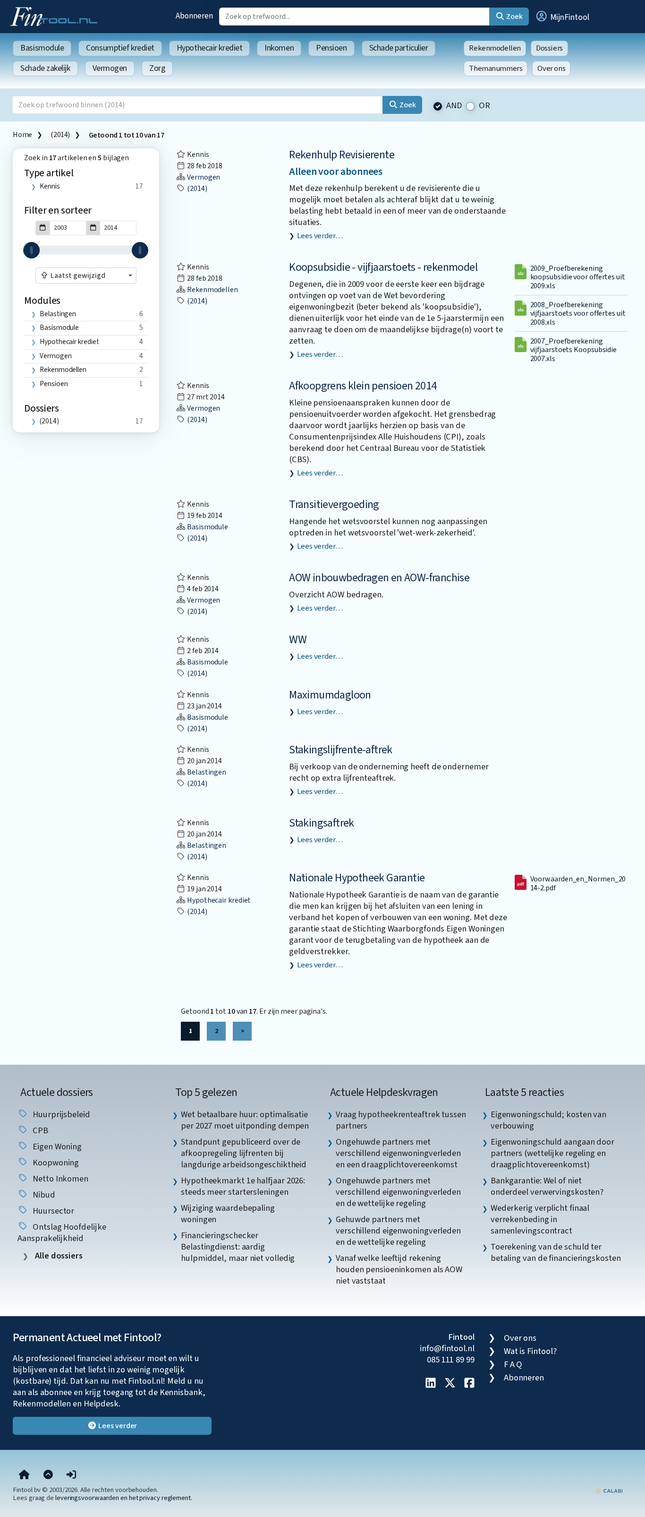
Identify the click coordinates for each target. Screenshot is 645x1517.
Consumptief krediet (120, 48)
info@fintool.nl (447, 1348)
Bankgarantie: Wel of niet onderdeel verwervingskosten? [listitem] (547, 1186)
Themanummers (495, 68)
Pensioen (331, 48)
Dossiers (549, 48)
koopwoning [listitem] (55, 1162)
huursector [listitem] (52, 1211)
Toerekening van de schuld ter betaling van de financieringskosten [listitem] (556, 1252)
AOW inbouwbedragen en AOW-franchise (379, 577)
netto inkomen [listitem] (59, 1178)
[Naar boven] (48, 1475)
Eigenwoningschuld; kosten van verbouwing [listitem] (548, 1120)
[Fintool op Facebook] (469, 1384)
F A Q (513, 1364)
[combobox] (85, 275)
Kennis (49, 186)
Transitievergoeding (334, 504)
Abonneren (194, 16)
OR (484, 105)
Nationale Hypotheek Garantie (356, 878)
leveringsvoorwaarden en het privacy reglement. (123, 1498)
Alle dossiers (58, 1256)
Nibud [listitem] (43, 1195)
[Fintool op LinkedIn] (430, 1384)
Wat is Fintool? (530, 1351)
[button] (562, 17)
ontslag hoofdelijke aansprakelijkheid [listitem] (61, 1232)
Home (22, 134)
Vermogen (110, 68)
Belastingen (58, 314)
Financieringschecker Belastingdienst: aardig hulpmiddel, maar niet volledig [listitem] (238, 1246)
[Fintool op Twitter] (450, 1384)
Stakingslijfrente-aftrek (340, 749)
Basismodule (42, 48)
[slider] (31, 250)
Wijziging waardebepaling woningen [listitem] (228, 1213)
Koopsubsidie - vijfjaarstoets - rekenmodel (383, 267)
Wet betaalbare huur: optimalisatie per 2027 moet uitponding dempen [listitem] (245, 1120)
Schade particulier (398, 48)
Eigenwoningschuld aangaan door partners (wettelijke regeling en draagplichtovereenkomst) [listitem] (552, 1153)
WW (297, 639)
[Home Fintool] (56, 15)
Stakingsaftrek (321, 823)
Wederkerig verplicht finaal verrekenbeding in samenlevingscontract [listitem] (540, 1219)
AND (454, 105)
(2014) (60, 134)
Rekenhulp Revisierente (341, 155)
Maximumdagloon (330, 695)
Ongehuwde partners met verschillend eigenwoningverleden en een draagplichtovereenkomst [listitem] (398, 1153)
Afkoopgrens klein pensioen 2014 (362, 386)
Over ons (551, 68)
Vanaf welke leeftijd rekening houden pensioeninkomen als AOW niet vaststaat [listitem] (399, 1269)
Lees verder (117, 1426)
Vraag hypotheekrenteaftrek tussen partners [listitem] (401, 1120)
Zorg (157, 68)
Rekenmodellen (495, 48)
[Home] (24, 1475)
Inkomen (279, 48)
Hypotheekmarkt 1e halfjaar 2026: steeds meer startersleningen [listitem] (243, 1186)
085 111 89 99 (451, 1359)
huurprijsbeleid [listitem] (60, 1114)
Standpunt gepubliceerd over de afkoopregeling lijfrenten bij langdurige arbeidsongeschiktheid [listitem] (243, 1153)
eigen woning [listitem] (56, 1146)
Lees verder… (320, 235)
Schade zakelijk (45, 68)
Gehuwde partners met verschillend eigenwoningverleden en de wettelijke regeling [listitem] (398, 1230)
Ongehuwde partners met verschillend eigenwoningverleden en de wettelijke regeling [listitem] (398, 1191)
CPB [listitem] (39, 1130)
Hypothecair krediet (209, 48)
